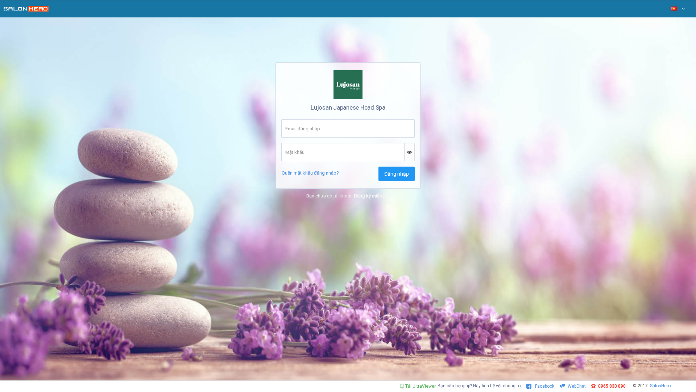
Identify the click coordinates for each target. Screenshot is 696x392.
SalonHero (660, 385)
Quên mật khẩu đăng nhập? (310, 173)
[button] (410, 152)
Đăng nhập (396, 174)
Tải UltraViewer (420, 386)
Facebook (544, 386)
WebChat (577, 386)
